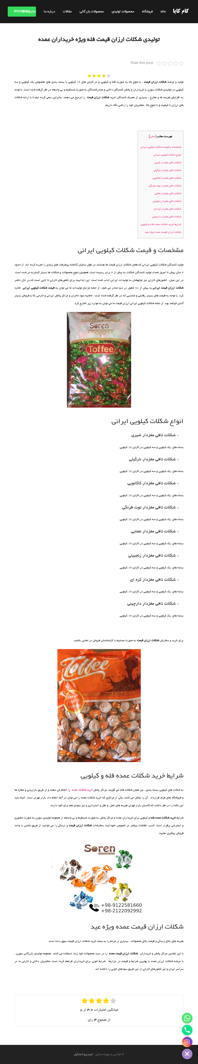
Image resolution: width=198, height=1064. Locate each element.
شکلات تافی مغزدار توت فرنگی (165, 185)
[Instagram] (187, 1042)
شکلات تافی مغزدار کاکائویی (166, 178)
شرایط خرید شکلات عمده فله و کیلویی (161, 224)
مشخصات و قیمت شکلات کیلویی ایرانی (160, 147)
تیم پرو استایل (83, 1054)
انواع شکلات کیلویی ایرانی (167, 155)
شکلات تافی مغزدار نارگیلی (167, 170)
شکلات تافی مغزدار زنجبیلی (167, 201)
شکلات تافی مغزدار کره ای (167, 209)
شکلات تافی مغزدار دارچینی (166, 216)
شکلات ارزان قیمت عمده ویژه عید (163, 232)
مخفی (152, 136)
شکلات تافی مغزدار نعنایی (167, 193)
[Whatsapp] (187, 1018)
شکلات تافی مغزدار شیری (167, 162)
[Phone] (187, 1030)
